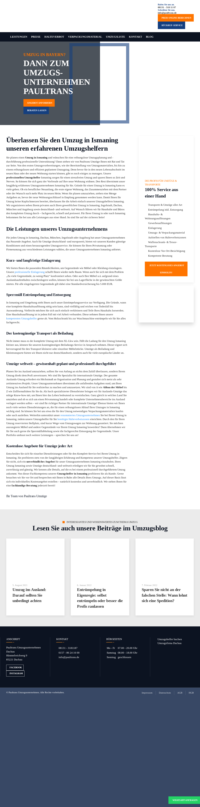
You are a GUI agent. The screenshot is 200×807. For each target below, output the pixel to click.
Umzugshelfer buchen (169, 639)
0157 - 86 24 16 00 (69, 652)
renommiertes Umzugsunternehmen (80, 415)
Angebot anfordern (39, 103)
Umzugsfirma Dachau (169, 643)
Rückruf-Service (171, 25)
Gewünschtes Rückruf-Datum (125, 727)
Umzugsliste (115, 36)
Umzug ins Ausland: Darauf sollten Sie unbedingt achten (29, 595)
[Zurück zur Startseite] (29, 16)
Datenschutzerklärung (174, 751)
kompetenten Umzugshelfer (21, 318)
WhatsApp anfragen (185, 800)
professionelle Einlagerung (30, 272)
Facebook (16, 667)
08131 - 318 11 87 (167, 7)
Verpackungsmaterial (85, 36)
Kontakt (135, 36)
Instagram (16, 673)
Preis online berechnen (175, 18)
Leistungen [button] (18, 36)
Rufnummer (115, 714)
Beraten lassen (36, 110)
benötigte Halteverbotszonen (74, 419)
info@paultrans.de (167, 12)
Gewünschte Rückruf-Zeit (123, 739)
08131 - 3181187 (68, 648)
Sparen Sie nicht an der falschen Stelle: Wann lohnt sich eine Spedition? (164, 595)
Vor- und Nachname (120, 701)
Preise (35, 36)
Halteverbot (54, 36)
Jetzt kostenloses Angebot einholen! (166, 269)
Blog (149, 36)
